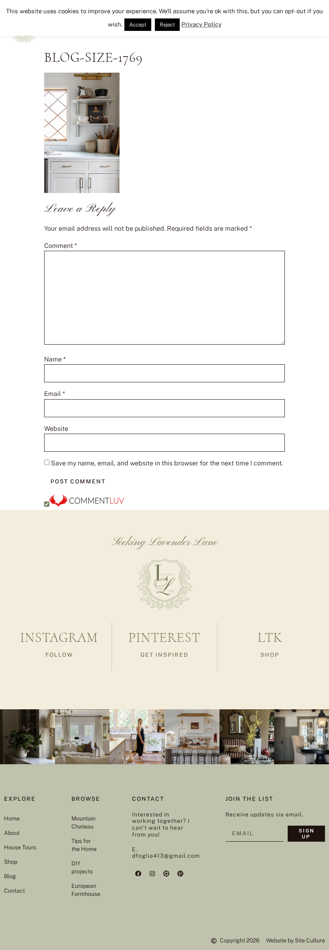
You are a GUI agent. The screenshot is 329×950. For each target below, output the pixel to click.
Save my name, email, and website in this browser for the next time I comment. (167, 463)
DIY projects (82, 867)
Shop (10, 862)
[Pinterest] (180, 873)
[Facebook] (138, 873)
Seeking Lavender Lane (164, 542)
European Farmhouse (85, 890)
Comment (60, 246)
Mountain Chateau (83, 822)
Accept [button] (137, 25)
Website (56, 429)
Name (55, 359)
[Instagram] (152, 873)
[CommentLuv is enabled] (86, 504)
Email (54, 394)
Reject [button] (167, 25)
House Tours (20, 847)
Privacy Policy (201, 24)
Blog (10, 876)
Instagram (59, 637)
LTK (270, 637)
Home (12, 818)
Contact (14, 890)
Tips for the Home (84, 845)
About (12, 833)
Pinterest (164, 637)
